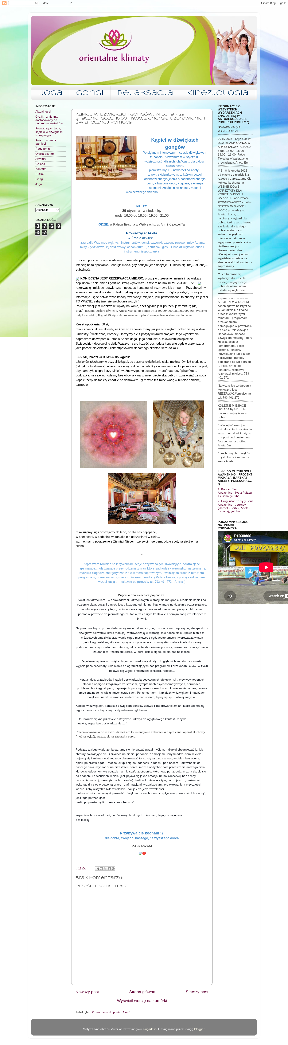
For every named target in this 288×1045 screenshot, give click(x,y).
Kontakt (40, 169)
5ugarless (149, 1029)
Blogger (199, 1029)
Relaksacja (145, 93)
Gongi (90, 93)
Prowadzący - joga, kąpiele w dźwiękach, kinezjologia (49, 132)
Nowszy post (87, 992)
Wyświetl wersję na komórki (142, 1000)
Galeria (40, 163)
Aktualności (43, 111)
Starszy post (197, 992)
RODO (39, 174)
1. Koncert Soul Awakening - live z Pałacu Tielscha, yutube (235, 493)
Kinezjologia (217, 93)
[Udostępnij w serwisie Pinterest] (113, 868)
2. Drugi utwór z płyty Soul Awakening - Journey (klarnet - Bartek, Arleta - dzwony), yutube (235, 506)
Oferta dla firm (45, 153)
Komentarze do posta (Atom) (111, 1012)
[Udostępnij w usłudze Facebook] (109, 868)
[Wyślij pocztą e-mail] (97, 868)
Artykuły (40, 158)
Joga (51, 93)
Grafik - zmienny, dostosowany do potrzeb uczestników (49, 120)
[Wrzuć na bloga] (101, 868)
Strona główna (142, 992)
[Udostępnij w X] (105, 868)
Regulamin (42, 148)
